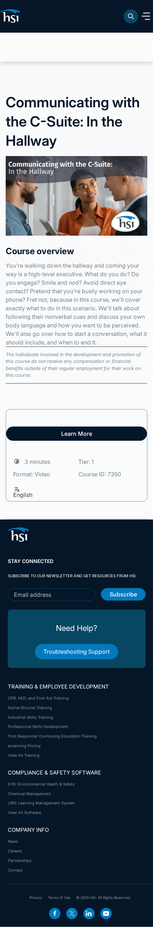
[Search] (131, 16)
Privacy (36, 897)
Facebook (54, 913)
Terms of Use (59, 897)
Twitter (72, 913)
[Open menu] (146, 16)
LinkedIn (89, 913)
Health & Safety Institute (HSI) (11, 16)
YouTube (106, 913)
